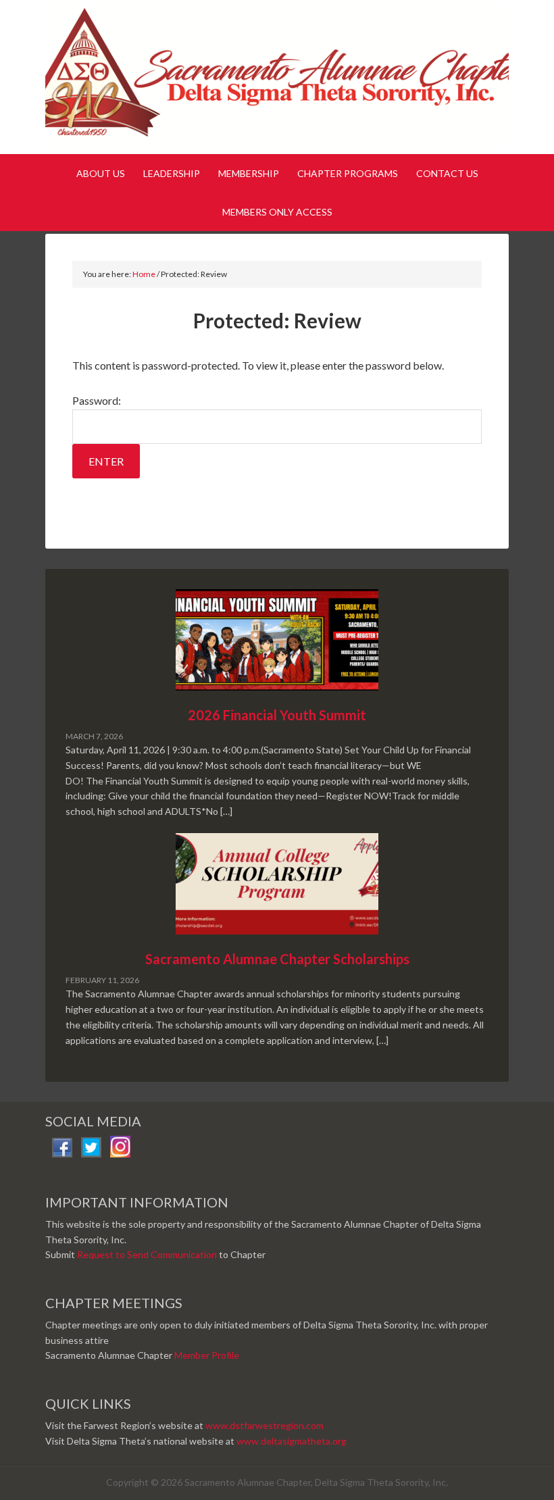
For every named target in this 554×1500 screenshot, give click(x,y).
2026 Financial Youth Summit (277, 715)
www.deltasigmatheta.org (291, 1441)
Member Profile (206, 1355)
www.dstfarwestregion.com (264, 1425)
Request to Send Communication (147, 1254)
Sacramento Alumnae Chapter (277, 79)
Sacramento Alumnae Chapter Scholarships (277, 959)
